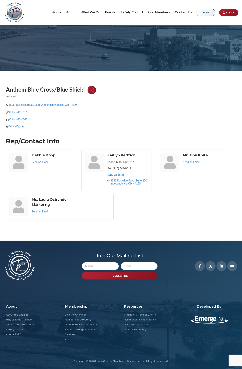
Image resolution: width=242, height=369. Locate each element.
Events (110, 12)
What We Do (90, 12)
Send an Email (40, 162)
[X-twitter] (211, 266)
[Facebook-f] (200, 266)
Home (56, 12)
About (71, 12)
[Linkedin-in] (221, 266)
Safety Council (131, 12)
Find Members (159, 12)
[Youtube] (232, 266)
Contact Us (183, 12)
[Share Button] (92, 90)
